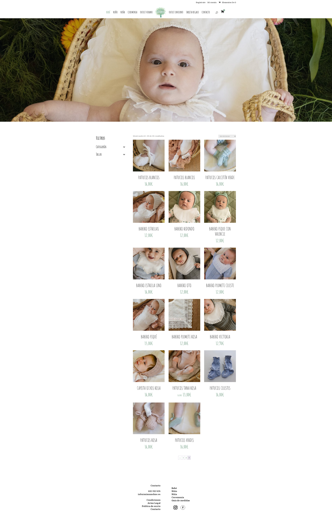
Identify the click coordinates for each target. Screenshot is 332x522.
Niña (122, 12)
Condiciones (153, 500)
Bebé (108, 12)
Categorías (101, 147)
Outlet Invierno (176, 12)
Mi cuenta (211, 2)
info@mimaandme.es (149, 494)
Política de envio (151, 506)
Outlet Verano (146, 12)
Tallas (99, 155)
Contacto (206, 12)
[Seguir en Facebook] (183, 507)
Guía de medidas (181, 500)
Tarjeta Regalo (192, 12)
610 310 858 (154, 491)
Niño (115, 12)
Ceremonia (132, 12)
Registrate (200, 2)
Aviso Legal (154, 503)
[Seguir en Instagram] (175, 507)
